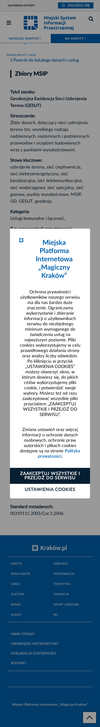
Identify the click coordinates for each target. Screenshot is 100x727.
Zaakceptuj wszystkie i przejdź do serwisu (50, 475)
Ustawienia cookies (50, 489)
